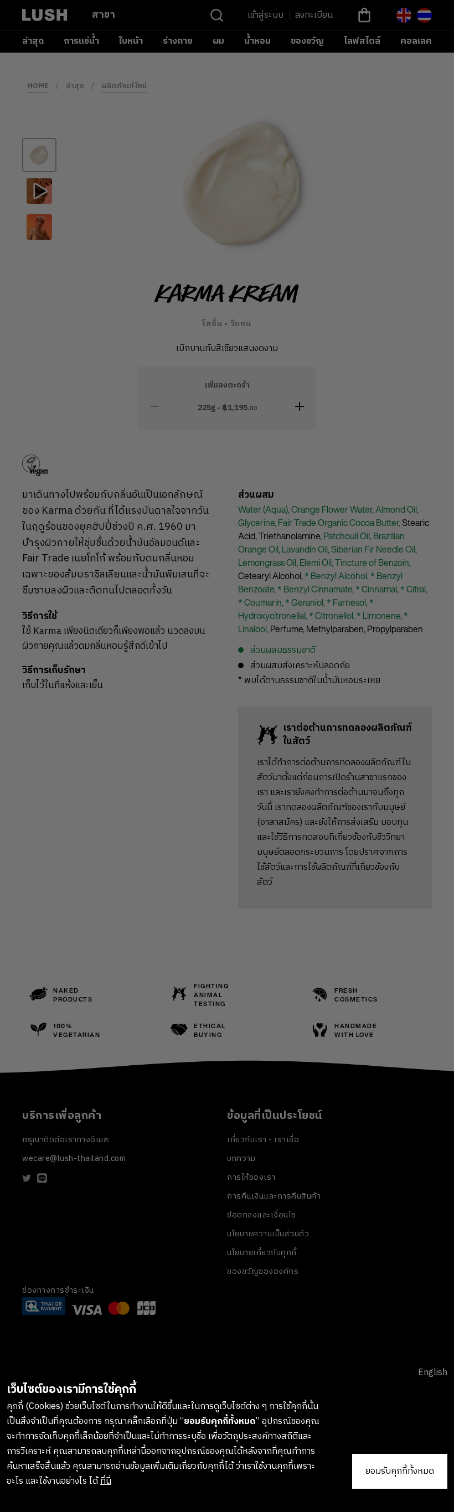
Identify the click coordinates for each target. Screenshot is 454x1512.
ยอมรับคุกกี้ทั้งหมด (399, 1471)
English (432, 1372)
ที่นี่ (105, 1481)
